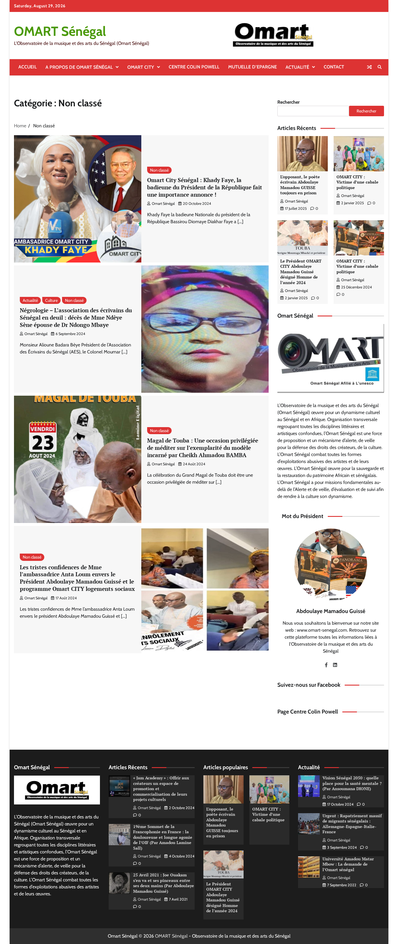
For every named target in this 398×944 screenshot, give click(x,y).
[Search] (379, 67)
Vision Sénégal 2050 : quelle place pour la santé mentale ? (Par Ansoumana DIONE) (352, 783)
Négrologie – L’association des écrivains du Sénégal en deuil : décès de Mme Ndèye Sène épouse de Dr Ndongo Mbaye (76, 317)
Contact (334, 67)
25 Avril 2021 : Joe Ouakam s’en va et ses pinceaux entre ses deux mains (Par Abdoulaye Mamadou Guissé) (163, 883)
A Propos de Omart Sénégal (79, 67)
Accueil (27, 67)
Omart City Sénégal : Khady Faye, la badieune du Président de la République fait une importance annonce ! (204, 187)
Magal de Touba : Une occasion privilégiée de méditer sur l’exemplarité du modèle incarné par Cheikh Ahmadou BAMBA (202, 448)
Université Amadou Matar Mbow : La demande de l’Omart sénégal (348, 864)
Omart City (140, 67)
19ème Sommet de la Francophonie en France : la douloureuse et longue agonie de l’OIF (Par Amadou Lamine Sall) (162, 837)
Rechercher (288, 102)
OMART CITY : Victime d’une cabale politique (357, 182)
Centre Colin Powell (194, 67)
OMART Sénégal (60, 31)
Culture (51, 300)
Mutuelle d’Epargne (252, 67)
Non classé (159, 170)
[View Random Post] (369, 67)
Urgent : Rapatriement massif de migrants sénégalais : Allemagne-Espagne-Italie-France (352, 824)
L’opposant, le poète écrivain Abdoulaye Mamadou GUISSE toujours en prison (300, 185)
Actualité (297, 67)
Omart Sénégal (163, 203)
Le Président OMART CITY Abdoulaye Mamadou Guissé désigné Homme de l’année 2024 (300, 271)
